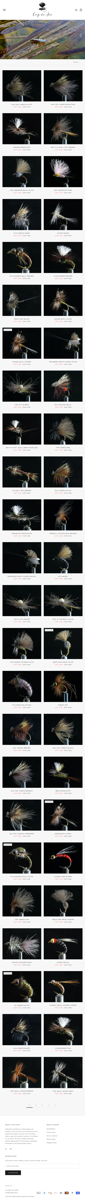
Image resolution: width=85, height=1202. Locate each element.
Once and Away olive (63, 662)
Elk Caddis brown (22, 748)
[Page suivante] (55, 1105)
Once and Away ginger (63, 919)
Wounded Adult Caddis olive (63, 362)
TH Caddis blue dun (22, 705)
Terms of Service (52, 1136)
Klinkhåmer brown (63, 276)
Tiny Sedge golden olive (22, 662)
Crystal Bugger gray (22, 962)
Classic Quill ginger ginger (63, 1005)
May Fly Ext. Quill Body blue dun (22, 447)
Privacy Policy (51, 1132)
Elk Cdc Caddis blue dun (63, 104)
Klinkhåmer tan (63, 1048)
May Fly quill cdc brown (63, 147)
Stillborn (63, 576)
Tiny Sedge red (63, 447)
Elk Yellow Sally (63, 404)
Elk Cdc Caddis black (63, 748)
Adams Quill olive (63, 319)
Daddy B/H (63, 705)
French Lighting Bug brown (63, 533)
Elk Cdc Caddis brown (22, 791)
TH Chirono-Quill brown (22, 276)
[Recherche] (76, 10)
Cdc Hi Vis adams (22, 619)
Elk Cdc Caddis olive (22, 104)
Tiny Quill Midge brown (21, 1091)
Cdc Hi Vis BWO (22, 404)
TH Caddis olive (21, 1005)
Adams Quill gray (63, 833)
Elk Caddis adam (22, 233)
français (8, 1185)
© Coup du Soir (11, 1190)
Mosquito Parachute (22, 533)
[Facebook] (6, 1149)
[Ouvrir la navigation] (4, 10)
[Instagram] (10, 1149)
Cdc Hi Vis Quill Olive (63, 619)
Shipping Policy (52, 1143)
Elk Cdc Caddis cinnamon (22, 833)
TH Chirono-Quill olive (22, 876)
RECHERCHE (51, 1129)
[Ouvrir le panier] (81, 10)
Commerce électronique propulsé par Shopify (19, 1196)
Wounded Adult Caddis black (22, 576)
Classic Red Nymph (63, 876)
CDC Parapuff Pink (63, 190)
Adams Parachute (21, 147)
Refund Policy (51, 1139)
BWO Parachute (63, 791)
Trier (76, 62)
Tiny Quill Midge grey (63, 1091)
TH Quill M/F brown (21, 490)
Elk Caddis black (22, 1048)
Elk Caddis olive (63, 490)
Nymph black (63, 962)
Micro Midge (63, 233)
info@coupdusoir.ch (11, 1193)
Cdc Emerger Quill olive (22, 190)
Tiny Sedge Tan (22, 919)
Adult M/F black (22, 319)
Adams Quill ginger (21, 362)
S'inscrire (13, 1173)
